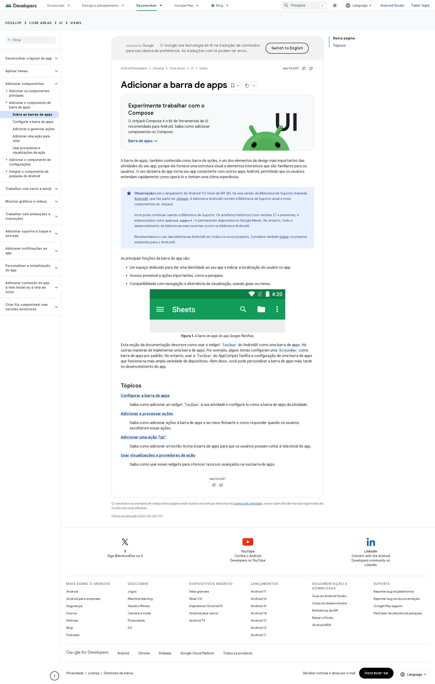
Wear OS (195, 599)
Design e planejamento (100, 5)
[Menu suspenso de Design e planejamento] (125, 5)
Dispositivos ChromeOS (206, 606)
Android (72, 591)
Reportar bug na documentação (397, 599)
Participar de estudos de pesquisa (398, 613)
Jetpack (182, 199)
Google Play (183, 5)
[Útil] (304, 68)
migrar (284, 237)
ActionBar (288, 350)
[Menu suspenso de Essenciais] (71, 5)
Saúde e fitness (139, 606)
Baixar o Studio (323, 618)
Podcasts (72, 635)
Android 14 (259, 613)
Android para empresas (83, 599)
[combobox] (304, 5)
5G (130, 628)
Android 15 (258, 606)
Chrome (144, 653)
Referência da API (325, 610)
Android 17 (258, 591)
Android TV (197, 620)
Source (71, 613)
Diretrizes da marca (118, 673)
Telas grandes (199, 591)
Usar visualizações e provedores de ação (158, 455)
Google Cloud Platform (197, 653)
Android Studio (392, 5)
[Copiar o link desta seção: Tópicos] (145, 386)
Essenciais (56, 5)
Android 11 (258, 635)
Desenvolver (146, 5)
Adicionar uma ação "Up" (143, 437)
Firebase (165, 653)
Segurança (74, 606)
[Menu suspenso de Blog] (229, 5)
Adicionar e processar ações (147, 413)
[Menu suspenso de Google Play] (199, 5)
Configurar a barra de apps (145, 395)
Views (76, 23)
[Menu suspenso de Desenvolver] (163, 5)
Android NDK (321, 625)
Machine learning (140, 599)
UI (61, 23)
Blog (219, 5)
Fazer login (420, 5)
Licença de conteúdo (247, 503)
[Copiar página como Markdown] (247, 85)
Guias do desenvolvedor (329, 603)
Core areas (40, 23)
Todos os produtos (237, 653)
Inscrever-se (376, 673)
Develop (13, 23)
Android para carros (203, 613)
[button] (27, 58)
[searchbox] (30, 40)
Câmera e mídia (139, 613)
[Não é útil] (310, 68)
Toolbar (229, 345)
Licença (93, 673)
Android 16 (259, 599)
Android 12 (258, 628)
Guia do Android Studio (329, 596)
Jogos (132, 591)
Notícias (72, 620)
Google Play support (388, 606)
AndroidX (141, 199)
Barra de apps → (142, 141)
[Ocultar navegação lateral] (54, 675)
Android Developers (134, 68)
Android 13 (258, 620)
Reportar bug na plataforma (394, 591)
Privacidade (136, 620)
